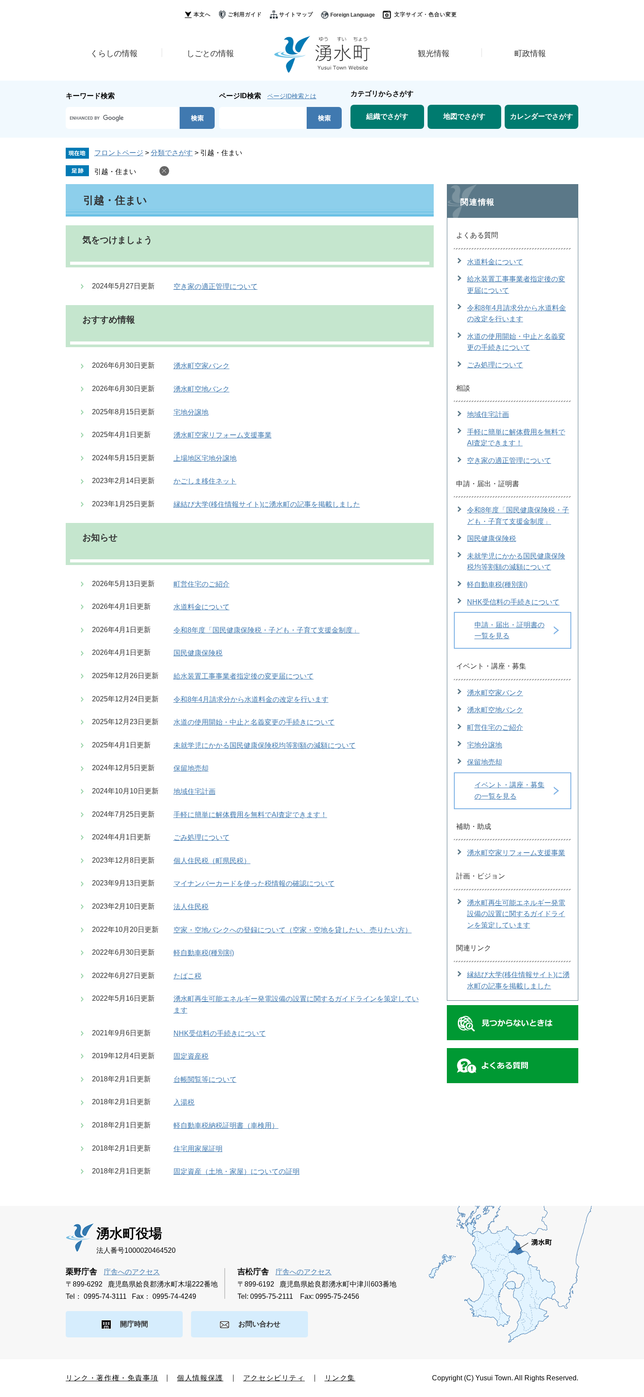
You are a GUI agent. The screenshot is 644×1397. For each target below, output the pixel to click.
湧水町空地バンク (201, 389)
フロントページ (118, 152)
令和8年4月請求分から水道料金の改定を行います (251, 699)
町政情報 (530, 53)
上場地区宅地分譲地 (205, 458)
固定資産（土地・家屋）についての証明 (236, 1171)
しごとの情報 (210, 53)
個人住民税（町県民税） (212, 860)
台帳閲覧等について (205, 1079)
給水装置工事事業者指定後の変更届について (243, 676)
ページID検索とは (291, 96)
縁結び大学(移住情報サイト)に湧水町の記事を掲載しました (266, 504)
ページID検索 (240, 96)
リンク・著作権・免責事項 (112, 1378)
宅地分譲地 (191, 412)
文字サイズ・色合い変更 (425, 14)
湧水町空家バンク (201, 366)
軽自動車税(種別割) (203, 952)
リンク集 (340, 1378)
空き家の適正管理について (215, 286)
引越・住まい (115, 171)
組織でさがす (387, 116)
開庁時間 (134, 1323)
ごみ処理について (201, 837)
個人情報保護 (200, 1378)
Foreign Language (352, 15)
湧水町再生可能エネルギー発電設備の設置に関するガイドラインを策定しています (516, 914)
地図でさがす (464, 116)
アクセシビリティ (274, 1378)
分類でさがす (172, 152)
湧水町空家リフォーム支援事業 (222, 435)
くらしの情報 (114, 53)
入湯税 (184, 1102)
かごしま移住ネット (205, 481)
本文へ (202, 14)
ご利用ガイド (245, 14)
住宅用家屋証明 (198, 1148)
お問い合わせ (259, 1323)
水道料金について (201, 607)
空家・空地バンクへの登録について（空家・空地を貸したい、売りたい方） (292, 930)
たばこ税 (187, 976)
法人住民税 (191, 906)
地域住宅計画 (194, 791)
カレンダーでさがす (541, 116)
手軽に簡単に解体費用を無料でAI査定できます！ (250, 814)
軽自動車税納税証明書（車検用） (226, 1125)
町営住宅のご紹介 (201, 584)
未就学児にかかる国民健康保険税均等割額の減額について (264, 745)
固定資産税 (191, 1056)
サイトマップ (296, 14)
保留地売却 (191, 768)
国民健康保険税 (198, 653)
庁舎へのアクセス (132, 1272)
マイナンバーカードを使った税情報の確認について (254, 883)
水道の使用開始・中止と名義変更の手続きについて (254, 722)
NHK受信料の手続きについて (219, 1033)
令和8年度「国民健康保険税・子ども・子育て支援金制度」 (266, 630)
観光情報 (433, 53)
